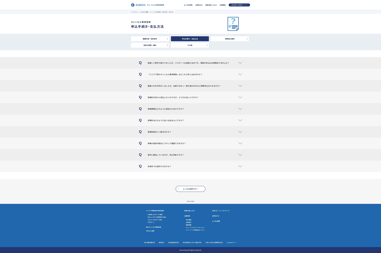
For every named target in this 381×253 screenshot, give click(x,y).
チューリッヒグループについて (195, 227)
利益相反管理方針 (173, 242)
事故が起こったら (211, 5)
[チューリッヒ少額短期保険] (147, 5)
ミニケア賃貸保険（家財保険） (155, 211)
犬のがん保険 (150, 231)
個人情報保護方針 (149, 242)
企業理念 (188, 222)
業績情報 (188, 225)
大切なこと (151, 222)
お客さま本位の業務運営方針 (214, 242)
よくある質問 (188, 5)
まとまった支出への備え (155, 220)
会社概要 (188, 220)
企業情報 (223, 5)
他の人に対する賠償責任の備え (157, 217)
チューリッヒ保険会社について (195, 230)
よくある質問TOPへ (190, 189)
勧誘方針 (161, 242)
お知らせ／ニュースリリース (220, 211)
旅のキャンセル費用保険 (153, 227)
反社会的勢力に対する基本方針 (192, 242)
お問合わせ (199, 5)
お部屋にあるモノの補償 (155, 214)
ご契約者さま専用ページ (238, 5)
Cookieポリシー (232, 242)
